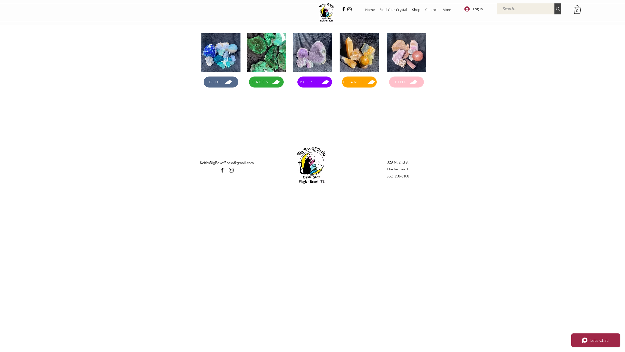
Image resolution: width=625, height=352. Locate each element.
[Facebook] (343, 9)
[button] (577, 9)
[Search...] (557, 8)
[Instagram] (349, 9)
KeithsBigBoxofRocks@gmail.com (227, 162)
